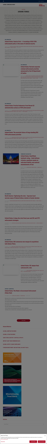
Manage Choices (3, 441)
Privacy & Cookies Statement (4, 439)
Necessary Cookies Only (42, 441)
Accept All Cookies (33, 441)
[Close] (45, 435)
